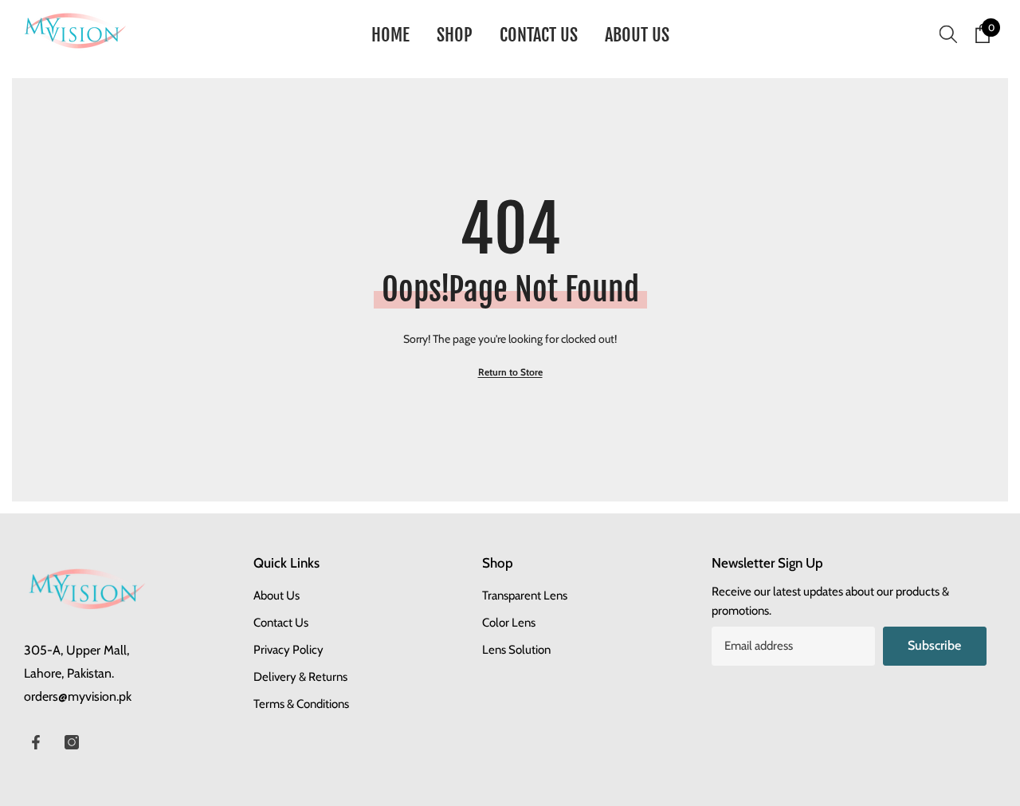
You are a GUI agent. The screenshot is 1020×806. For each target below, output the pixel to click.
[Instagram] (72, 742)
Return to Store (510, 372)
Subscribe (934, 645)
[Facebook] (36, 742)
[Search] (948, 33)
